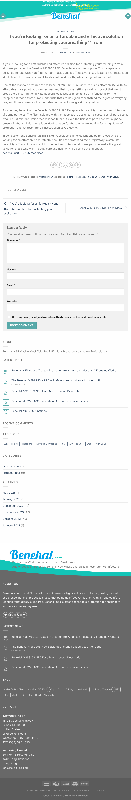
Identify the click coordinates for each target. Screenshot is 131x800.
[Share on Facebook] (59, 165)
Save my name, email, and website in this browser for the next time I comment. (59, 317)
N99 (70, 444)
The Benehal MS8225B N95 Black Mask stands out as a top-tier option (57, 380)
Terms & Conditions (39, 790)
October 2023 (12, 518)
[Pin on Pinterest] (72, 165)
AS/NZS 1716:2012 (37, 689)
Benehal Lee (83, 52)
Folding (69, 177)
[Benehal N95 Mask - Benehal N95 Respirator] (68, 15)
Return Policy (83, 790)
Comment (14, 240)
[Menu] (3, 16)
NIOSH (95, 177)
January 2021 (11, 525)
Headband (80, 177)
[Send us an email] (12, 615)
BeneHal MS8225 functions (29, 411)
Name (11, 269)
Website (12, 301)
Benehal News (12, 466)
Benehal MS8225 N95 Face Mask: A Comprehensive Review (50, 401)
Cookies (99, 790)
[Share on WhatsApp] (53, 165)
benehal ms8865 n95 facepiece (23, 153)
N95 (88, 177)
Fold (60, 689)
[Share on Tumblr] (78, 165)
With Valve (112, 177)
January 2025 (11, 499)
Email (11, 285)
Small (103, 177)
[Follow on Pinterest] (18, 615)
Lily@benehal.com (14, 733)
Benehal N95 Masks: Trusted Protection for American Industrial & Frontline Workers (65, 370)
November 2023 (13, 512)
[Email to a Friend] (65, 165)
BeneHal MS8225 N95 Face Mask (101, 208)
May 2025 (9, 492)
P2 (23, 695)
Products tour (65, 31)
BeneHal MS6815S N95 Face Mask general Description (46, 391)
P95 (30, 695)
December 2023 (13, 505)
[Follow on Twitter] (6, 615)
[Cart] (128, 16)
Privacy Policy (63, 790)
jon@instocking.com (16, 767)
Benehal (70, 795)
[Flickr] (24, 615)
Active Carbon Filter (14, 689)
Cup (6, 444)
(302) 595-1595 (27, 738)
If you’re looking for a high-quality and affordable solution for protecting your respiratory (31, 208)
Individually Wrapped (46, 444)
